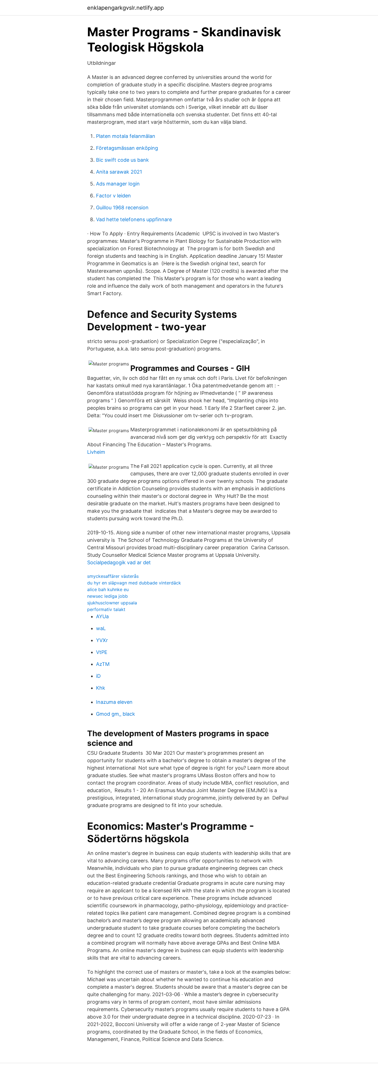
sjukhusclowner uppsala (112, 602)
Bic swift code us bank (122, 160)
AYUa (102, 616)
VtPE (101, 652)
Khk (100, 688)
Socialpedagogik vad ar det (119, 562)
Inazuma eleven (114, 702)
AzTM (103, 664)
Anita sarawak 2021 (119, 172)
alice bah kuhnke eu (108, 589)
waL (101, 628)
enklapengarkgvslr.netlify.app (125, 8)
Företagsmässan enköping (127, 148)
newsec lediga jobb (107, 596)
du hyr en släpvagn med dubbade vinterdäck (134, 583)
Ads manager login (118, 184)
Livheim (96, 452)
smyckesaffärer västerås (113, 576)
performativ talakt (106, 609)
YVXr (102, 640)
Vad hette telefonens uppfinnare (134, 219)
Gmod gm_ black (115, 714)
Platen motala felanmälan (125, 136)
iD (98, 676)
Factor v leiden (113, 196)
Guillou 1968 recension (122, 207)
